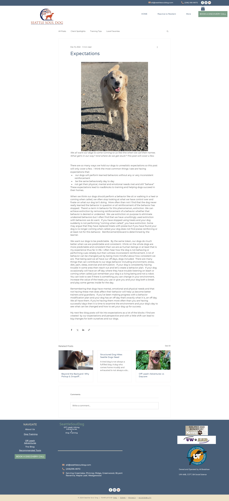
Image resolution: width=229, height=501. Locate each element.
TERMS (123, 498)
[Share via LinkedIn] (83, 330)
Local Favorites (113, 31)
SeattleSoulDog (72, 424)
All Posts (62, 31)
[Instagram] (206, 2)
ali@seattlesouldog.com (162, 2)
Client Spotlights (78, 31)
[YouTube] (209, 2)
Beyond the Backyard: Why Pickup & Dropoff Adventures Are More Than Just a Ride (75, 375)
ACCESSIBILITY (145, 498)
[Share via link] (89, 330)
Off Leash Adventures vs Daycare (151, 375)
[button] (203, 8)
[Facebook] (202, 2)
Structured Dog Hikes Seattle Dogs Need (111, 355)
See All (168, 346)
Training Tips (96, 31)
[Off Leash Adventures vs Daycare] (153, 360)
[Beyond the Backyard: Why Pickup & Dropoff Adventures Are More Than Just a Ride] (76, 360)
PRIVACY (132, 498)
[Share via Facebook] (71, 330)
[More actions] (157, 47)
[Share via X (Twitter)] (77, 330)
